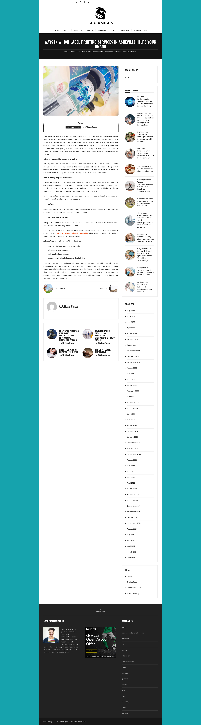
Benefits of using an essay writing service (68, 350)
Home (56, 30)
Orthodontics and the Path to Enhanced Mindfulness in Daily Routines (145, 287)
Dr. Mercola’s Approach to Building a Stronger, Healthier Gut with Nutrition (145, 137)
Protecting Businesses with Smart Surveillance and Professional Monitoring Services (69, 335)
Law (123, 690)
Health (90, 30)
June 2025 (131, 379)
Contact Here (140, 30)
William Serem (90, 127)
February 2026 (133, 339)
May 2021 (130, 540)
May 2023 (131, 420)
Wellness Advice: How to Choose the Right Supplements (145, 168)
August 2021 (132, 529)
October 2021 (132, 517)
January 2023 (132, 437)
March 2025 (132, 385)
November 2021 (133, 512)
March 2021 (131, 552)
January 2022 (132, 500)
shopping (78, 30)
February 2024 (133, 402)
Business (102, 30)
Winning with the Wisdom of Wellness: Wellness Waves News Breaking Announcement (145, 186)
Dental (124, 650)
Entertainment (128, 661)
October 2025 (133, 356)
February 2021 (133, 557)
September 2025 (134, 362)
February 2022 (133, 494)
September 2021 (134, 523)
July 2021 (130, 535)
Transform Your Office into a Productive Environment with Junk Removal (105, 335)
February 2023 (133, 431)
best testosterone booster (133, 633)
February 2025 (133, 391)
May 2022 (131, 477)
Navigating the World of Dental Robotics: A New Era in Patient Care (145, 271)
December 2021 (133, 506)
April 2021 (131, 546)
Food (124, 667)
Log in (129, 576)
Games (67, 30)
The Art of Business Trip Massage (103, 350)
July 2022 (131, 466)
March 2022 (132, 489)
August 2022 (132, 460)
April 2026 (131, 328)
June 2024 (131, 397)
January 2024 (132, 408)
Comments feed (134, 588)
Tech (113, 30)
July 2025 (131, 374)
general (125, 679)
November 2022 (133, 448)
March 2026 (132, 333)
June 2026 (131, 316)
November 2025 (133, 351)
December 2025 (134, 345)
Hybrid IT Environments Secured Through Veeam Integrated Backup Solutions (145, 101)
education (124, 30)
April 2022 (131, 483)
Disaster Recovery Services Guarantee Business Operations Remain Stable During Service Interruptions (145, 119)
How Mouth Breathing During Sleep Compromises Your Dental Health (145, 238)
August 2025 (132, 368)
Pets (123, 696)
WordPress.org (133, 593)
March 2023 (132, 425)
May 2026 (131, 322)
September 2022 (134, 454)
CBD (123, 644)
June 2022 (131, 471)
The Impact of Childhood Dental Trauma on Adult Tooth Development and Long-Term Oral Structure (145, 220)
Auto (124, 627)
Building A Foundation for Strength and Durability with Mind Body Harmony (145, 153)
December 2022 (133, 443)
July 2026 (131, 310)
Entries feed (132, 582)
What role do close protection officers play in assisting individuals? (145, 202)
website (125, 713)
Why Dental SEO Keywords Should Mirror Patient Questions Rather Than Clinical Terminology (144, 255)
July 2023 (131, 414)
